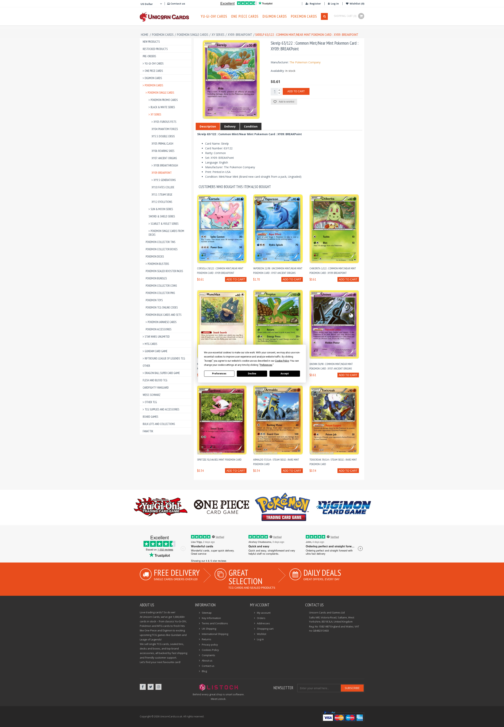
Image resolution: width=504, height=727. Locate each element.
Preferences (219, 373)
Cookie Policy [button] (282, 360)
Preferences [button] (266, 364)
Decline (252, 373)
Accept (285, 373)
